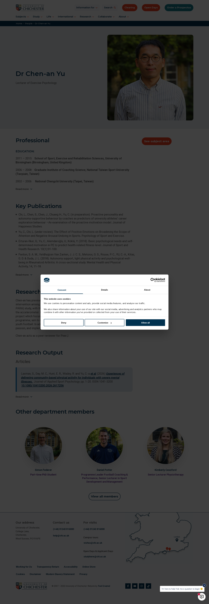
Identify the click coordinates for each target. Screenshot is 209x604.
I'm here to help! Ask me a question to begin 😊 (182, 589)
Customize (103, 322)
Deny (63, 322)
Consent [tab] (62, 290)
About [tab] (147, 289)
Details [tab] (104, 289)
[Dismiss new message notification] (204, 585)
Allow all (145, 322)
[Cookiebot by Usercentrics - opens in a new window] (152, 280)
